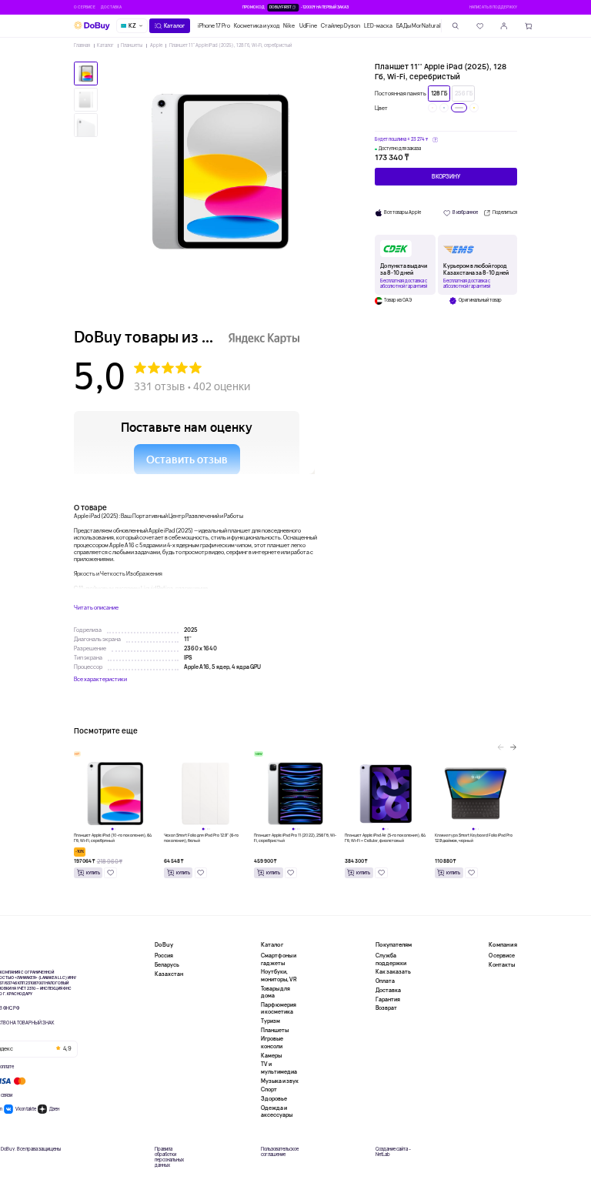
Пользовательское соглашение (280, 1152)
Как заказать (393, 971)
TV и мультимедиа (279, 1067)
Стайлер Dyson (340, 25)
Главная (82, 45)
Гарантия (388, 999)
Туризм (270, 1021)
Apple (156, 45)
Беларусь (167, 964)
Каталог (105, 45)
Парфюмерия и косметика (278, 1008)
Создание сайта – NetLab (393, 1152)
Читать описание (96, 607)
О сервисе (84, 7)
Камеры (271, 1055)
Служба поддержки (391, 959)
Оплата (385, 980)
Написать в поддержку (493, 7)
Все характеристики (100, 679)
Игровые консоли (272, 1042)
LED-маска (378, 25)
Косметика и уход (256, 25)
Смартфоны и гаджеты (278, 959)
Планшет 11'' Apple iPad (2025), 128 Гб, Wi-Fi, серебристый (230, 45)
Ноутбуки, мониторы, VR (279, 975)
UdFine (308, 25)
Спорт (269, 1089)
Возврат (386, 1007)
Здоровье (274, 1098)
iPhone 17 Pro (214, 25)
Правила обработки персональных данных (169, 1158)
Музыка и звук (280, 1081)
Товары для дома (275, 992)
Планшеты (131, 45)
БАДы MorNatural (418, 25)
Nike (289, 25)
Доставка (111, 7)
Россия (164, 955)
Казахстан (169, 974)
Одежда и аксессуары (276, 1111)
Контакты (502, 964)
